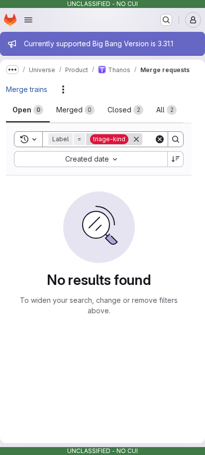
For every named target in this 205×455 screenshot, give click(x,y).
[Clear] (160, 139)
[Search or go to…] (166, 20)
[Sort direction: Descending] (176, 159)
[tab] (28, 109)
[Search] (176, 139)
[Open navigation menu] (28, 20)
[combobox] (90, 159)
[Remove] (136, 139)
